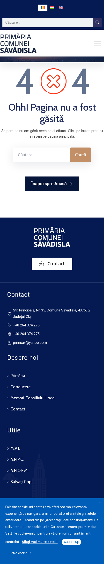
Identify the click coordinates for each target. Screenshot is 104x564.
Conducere (20, 386)
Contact (17, 409)
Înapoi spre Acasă (49, 183)
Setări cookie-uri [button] (20, 553)
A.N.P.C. (17, 459)
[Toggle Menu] (97, 43)
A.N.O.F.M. (19, 470)
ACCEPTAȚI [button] (71, 542)
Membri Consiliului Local (32, 397)
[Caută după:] (41, 155)
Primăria (17, 375)
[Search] (97, 22)
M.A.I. (15, 448)
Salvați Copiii (22, 481)
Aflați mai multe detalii (40, 542)
